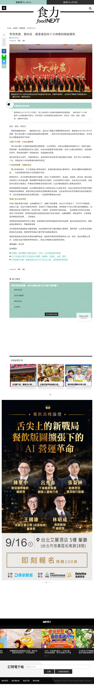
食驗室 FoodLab (23, 2)
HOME (9, 28)
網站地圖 (36, 680)
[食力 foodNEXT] (48, 15)
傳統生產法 (18, 301)
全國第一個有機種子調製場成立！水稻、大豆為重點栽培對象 (36, 253)
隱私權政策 (16, 680)
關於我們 (5, 680)
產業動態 (22, 28)
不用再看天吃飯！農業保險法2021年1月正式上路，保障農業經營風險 (39, 259)
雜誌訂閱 (26, 680)
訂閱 (49, 671)
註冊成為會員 (63, 671)
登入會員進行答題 (51, 314)
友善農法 (17, 307)
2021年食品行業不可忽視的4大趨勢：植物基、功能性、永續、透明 (38, 256)
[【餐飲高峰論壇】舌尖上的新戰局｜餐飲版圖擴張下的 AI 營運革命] (47, 490)
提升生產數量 (19, 295)
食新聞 (15, 28)
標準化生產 (18, 290)
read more (84, 318)
